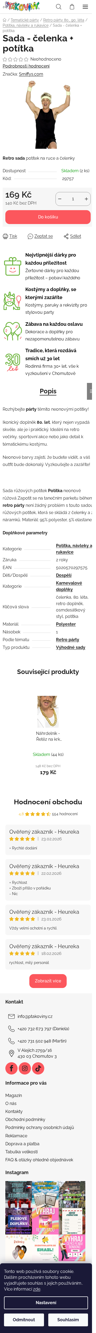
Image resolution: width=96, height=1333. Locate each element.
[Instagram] (25, 1068)
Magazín (13, 1095)
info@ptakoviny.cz (35, 1016)
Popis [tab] (48, 391)
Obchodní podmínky (25, 1119)
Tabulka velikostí (21, 1151)
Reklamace (16, 1135)
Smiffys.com (31, 74)
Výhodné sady (70, 647)
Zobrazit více (48, 980)
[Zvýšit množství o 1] (86, 199)
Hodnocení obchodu (48, 802)
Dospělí (63, 575)
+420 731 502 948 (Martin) (42, 1041)
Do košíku (48, 216)
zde (36, 1289)
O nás (11, 1103)
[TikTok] (38, 1068)
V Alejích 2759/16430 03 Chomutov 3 (37, 1053)
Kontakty (14, 1111)
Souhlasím (68, 1319)
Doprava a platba (22, 1143)
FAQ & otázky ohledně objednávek (39, 1159)
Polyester (66, 624)
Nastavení (46, 1302)
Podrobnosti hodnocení (26, 66)
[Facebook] (11, 1068)
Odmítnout (24, 1319)
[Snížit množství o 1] (60, 199)
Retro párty (67, 639)
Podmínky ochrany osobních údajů (39, 1127)
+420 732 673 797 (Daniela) (43, 1028)
